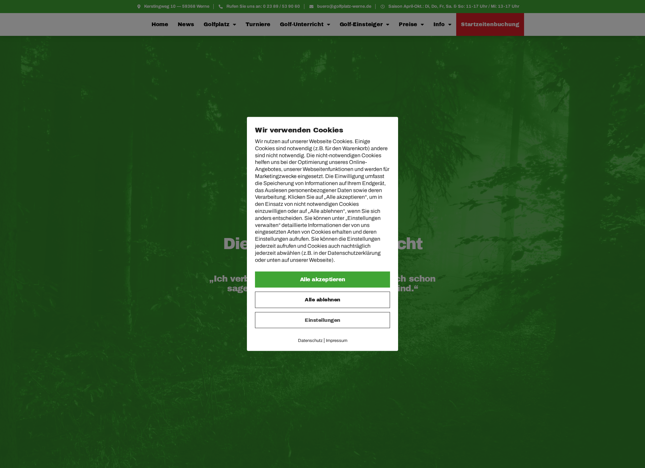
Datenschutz (310, 340)
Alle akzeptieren (322, 279)
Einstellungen (322, 320)
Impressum (336, 340)
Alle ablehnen (322, 299)
